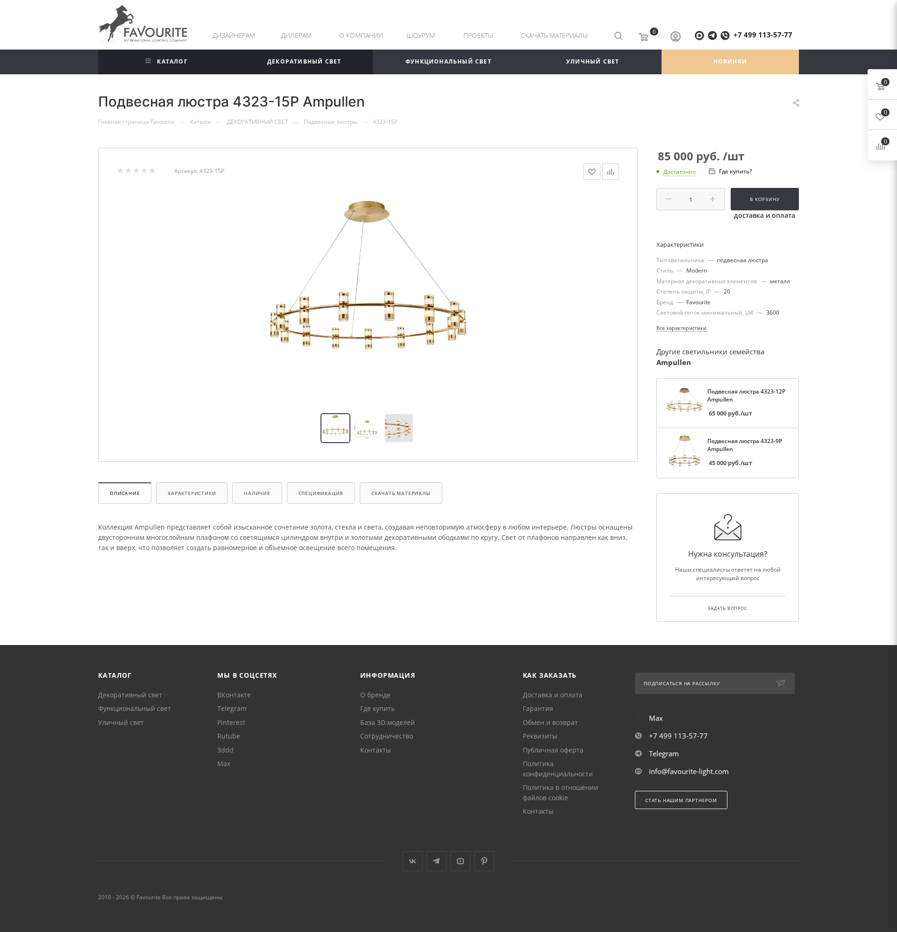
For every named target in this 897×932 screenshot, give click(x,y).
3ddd (225, 750)
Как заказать (550, 675)
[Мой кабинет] (675, 37)
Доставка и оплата (553, 694)
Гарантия (538, 708)
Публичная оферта (553, 750)
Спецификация (321, 493)
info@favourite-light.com (689, 771)
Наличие (257, 493)
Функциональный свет (134, 708)
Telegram (232, 708)
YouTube (460, 861)
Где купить (377, 708)
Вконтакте (413, 861)
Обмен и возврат (550, 722)
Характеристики (192, 493)
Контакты (375, 750)
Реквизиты (540, 735)
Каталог (115, 675)
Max (223, 763)
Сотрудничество (386, 735)
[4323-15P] (368, 297)
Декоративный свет (130, 694)
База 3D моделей (387, 722)
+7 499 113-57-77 (762, 34)
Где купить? (735, 171)
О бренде (375, 694)
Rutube (228, 735)
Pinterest (231, 722)
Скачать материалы (401, 493)
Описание (125, 493)
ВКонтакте (234, 694)
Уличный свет (121, 722)
